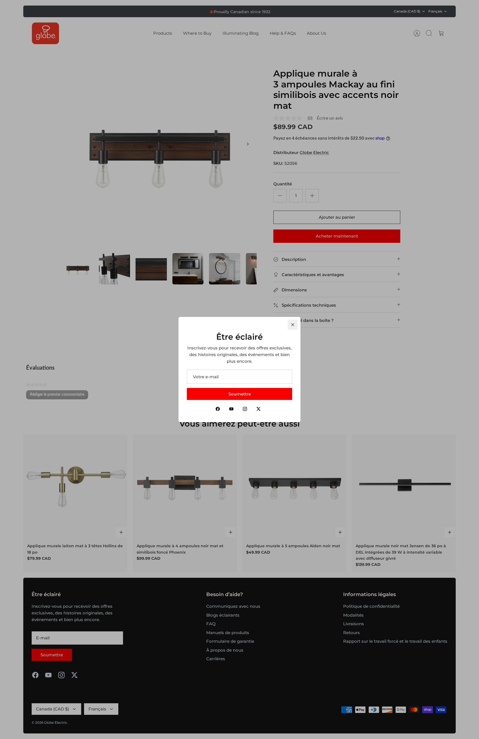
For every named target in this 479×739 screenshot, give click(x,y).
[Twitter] (258, 409)
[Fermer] (293, 325)
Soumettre (239, 394)
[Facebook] (217, 409)
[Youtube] (231, 409)
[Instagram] (245, 409)
